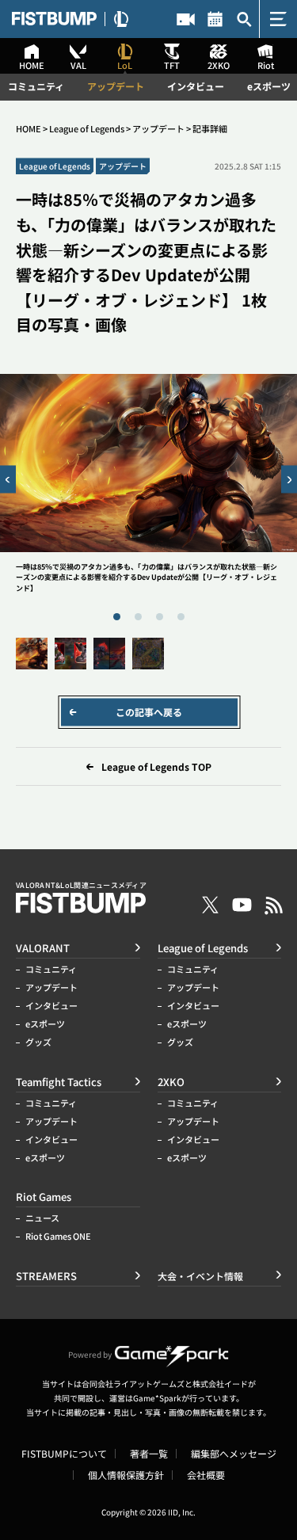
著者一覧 (149, 1453)
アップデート (115, 86)
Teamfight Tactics (58, 1081)
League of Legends (86, 129)
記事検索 (244, 19)
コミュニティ (36, 86)
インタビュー (195, 86)
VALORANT (43, 947)
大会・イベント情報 (215, 19)
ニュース (42, 1218)
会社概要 (206, 1475)
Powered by (90, 1354)
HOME (28, 129)
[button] (8, 480)
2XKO (171, 1081)
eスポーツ (269, 86)
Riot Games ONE (58, 1236)
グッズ (38, 1042)
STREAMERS (185, 19)
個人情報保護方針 (126, 1475)
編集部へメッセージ (233, 1453)
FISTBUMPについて (64, 1453)
